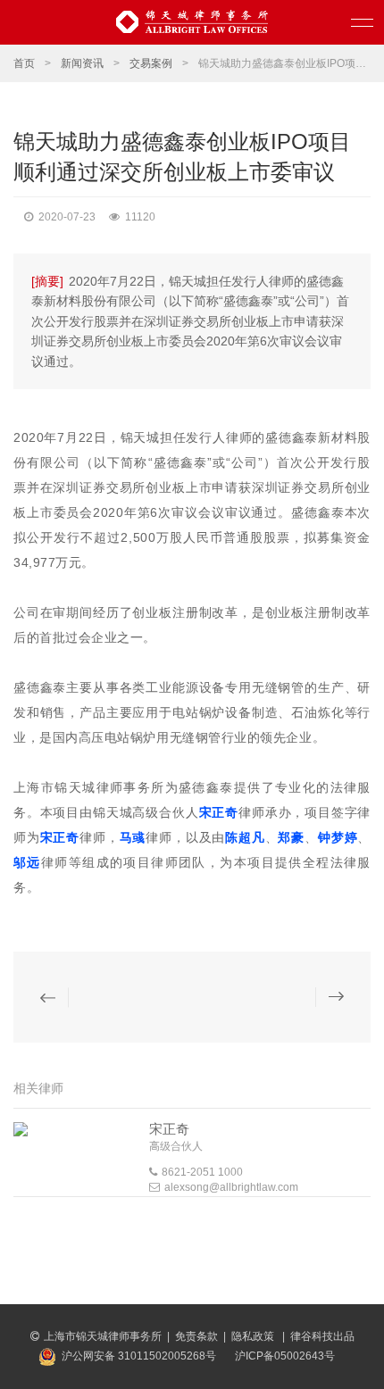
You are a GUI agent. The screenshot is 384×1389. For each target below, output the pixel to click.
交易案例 (150, 63)
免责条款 (196, 1336)
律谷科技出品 (322, 1336)
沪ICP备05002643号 (285, 1356)
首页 (24, 63)
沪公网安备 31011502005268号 (139, 1356)
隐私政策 (254, 1336)
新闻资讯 (82, 63)
